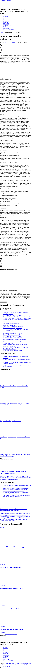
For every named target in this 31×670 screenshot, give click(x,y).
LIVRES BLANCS (8, 25)
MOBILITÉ (6, 22)
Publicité (13, 663)
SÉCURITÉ (6, 24)
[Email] (15, 52)
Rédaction (8, 663)
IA (4, 19)
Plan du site (7, 666)
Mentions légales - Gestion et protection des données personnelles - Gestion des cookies (15, 665)
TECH (5, 26)
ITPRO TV (6, 28)
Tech (2, 32)
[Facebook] (15, 45)
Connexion (8, 634)
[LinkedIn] (15, 47)
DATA (5, 18)
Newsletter (18, 663)
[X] (15, 50)
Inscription (14, 634)
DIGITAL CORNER (8, 29)
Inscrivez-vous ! (4, 527)
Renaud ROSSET (10, 43)
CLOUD (5, 16)
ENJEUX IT (6, 21)
